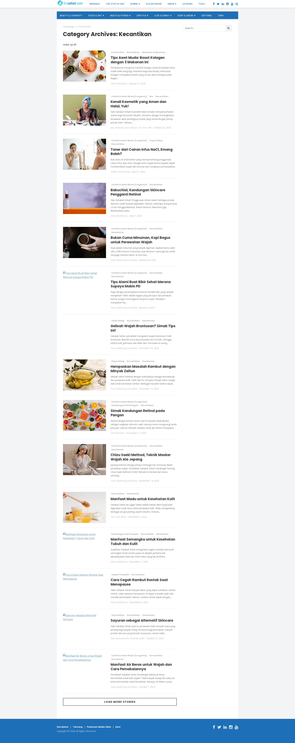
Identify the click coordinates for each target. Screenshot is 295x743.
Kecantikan (133, 52)
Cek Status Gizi (115, 3)
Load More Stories (120, 702)
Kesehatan (117, 232)
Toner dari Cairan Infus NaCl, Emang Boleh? (142, 151)
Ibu (151, 96)
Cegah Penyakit (120, 574)
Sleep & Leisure (185, 15)
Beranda (95, 3)
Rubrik (134, 3)
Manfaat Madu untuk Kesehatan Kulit (143, 499)
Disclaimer (63, 726)
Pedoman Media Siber (99, 726)
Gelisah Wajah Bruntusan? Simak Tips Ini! (143, 328)
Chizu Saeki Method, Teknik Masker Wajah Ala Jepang (141, 457)
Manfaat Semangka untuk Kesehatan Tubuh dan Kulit (143, 541)
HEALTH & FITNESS (119, 15)
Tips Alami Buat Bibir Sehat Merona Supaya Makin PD (141, 284)
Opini (220, 15)
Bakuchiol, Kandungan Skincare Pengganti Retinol (138, 192)
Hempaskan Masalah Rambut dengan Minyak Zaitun (143, 368)
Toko (202, 3)
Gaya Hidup (156, 140)
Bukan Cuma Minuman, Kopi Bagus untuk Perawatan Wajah (140, 240)
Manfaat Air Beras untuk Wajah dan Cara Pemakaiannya (141, 666)
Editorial (207, 15)
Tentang (78, 726)
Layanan (187, 3)
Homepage (69, 26)
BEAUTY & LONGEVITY (71, 15)
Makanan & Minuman (153, 52)
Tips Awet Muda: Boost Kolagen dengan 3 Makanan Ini (138, 60)
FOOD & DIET (95, 15)
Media (171, 3)
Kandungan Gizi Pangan (124, 405)
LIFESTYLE (141, 15)
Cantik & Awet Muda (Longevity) (129, 96)
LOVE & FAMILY (161, 15)
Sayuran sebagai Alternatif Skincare (142, 620)
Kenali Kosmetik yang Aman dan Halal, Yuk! (138, 104)
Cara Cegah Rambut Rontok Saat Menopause (139, 582)
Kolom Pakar (154, 3)
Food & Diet (84, 26)
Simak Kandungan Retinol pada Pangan (138, 413)
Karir (118, 726)
